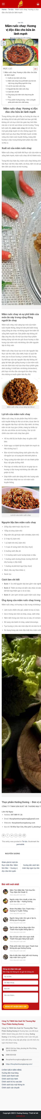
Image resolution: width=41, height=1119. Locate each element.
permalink (20, 844)
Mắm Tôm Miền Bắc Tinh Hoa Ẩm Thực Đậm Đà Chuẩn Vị (22, 891)
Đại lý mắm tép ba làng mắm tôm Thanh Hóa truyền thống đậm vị (22, 928)
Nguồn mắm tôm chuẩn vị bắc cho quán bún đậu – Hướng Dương (23, 900)
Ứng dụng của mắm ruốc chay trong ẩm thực (21, 96)
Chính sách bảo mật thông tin (13, 1085)
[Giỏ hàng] (38, 4)
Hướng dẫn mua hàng (10, 1073)
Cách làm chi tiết (13, 92)
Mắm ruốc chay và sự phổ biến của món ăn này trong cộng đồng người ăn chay (22, 82)
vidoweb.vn (20, 1116)
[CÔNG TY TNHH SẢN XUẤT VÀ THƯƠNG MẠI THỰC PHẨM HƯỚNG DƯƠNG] (20, 4)
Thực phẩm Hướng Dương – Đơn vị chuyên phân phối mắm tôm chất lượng (22, 101)
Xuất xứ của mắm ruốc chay (17, 78)
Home (4, 9)
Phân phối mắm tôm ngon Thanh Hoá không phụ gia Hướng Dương (24, 947)
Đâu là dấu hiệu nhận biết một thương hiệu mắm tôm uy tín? (24, 956)
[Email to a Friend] (16, 835)
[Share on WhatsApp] (3, 835)
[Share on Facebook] (8, 835)
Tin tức (11, 9)
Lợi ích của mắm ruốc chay (16, 86)
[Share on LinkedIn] (24, 835)
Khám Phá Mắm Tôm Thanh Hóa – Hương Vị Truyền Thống (23, 910)
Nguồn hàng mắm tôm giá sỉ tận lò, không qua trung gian (23, 919)
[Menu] (3, 4)
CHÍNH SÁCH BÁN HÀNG (12, 1070)
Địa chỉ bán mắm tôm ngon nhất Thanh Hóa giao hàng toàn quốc (22, 938)
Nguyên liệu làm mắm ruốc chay (18, 89)
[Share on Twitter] (12, 835)
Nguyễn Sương (25, 38)
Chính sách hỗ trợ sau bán (12, 1082)
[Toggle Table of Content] (34, 69)
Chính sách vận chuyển (10, 1088)
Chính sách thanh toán (10, 1076)
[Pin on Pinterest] (20, 835)
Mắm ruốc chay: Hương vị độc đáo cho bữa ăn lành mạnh (21, 73)
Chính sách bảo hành (10, 1079)
